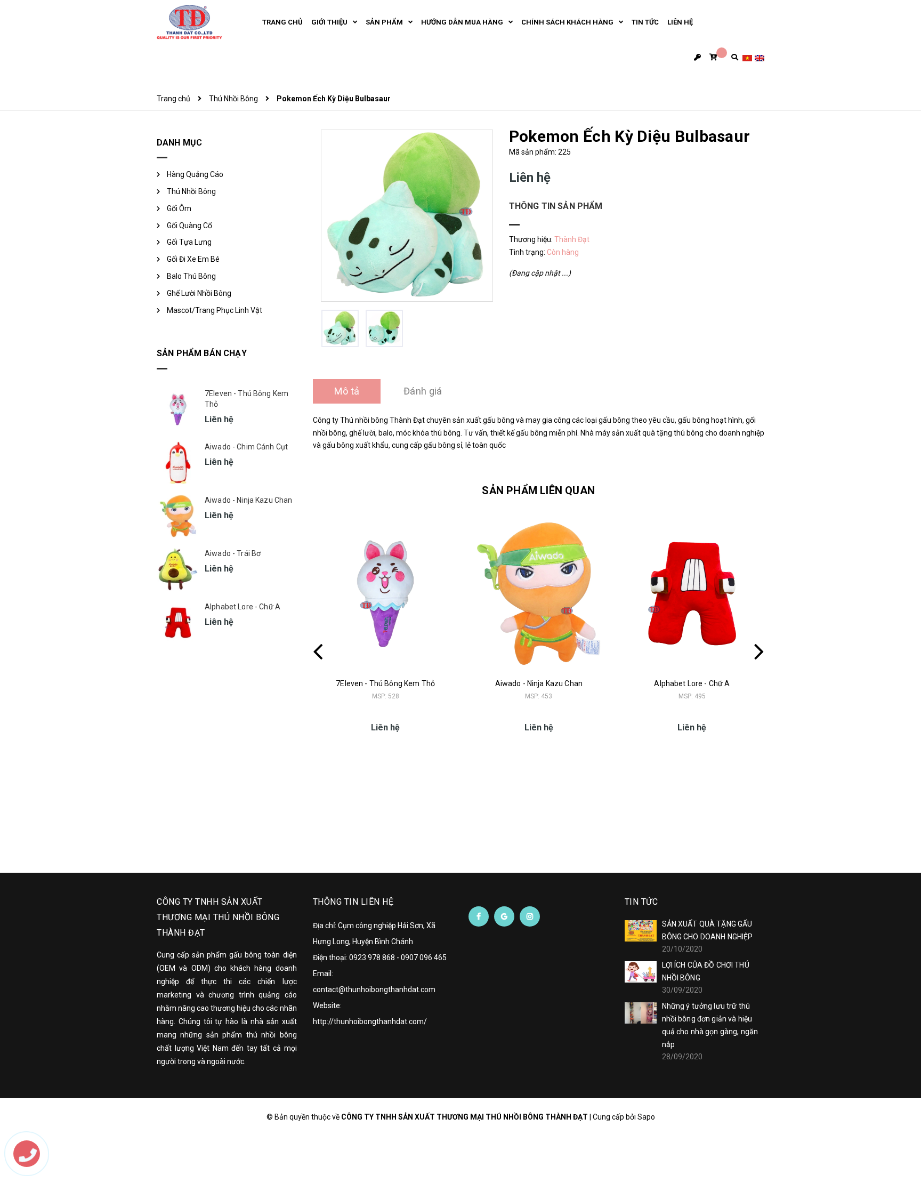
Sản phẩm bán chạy (202, 353)
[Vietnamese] (747, 57)
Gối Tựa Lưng (189, 242)
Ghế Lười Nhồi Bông (199, 293)
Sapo (646, 1117)
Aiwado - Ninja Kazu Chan (539, 683)
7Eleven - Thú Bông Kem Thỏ (385, 683)
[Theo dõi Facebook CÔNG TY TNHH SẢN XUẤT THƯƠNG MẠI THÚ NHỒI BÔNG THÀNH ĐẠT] (478, 916)
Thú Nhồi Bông (191, 191)
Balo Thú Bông (191, 276)
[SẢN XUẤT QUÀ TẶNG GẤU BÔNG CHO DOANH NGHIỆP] (641, 930)
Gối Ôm (179, 208)
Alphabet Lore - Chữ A (692, 683)
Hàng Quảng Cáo (195, 174)
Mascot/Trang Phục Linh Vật (214, 310)
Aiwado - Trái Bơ (233, 553)
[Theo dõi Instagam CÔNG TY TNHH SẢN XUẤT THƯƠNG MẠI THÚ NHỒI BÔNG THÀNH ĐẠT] (530, 916)
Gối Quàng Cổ (189, 225)
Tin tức (641, 902)
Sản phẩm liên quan (538, 490)
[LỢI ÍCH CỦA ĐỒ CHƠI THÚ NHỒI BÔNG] (641, 972)
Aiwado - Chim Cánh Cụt (246, 446)
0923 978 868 (372, 957)
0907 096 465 (424, 957)
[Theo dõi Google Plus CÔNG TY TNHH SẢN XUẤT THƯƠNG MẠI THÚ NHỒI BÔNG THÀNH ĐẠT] (504, 916)
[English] (759, 57)
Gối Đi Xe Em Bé (193, 259)
